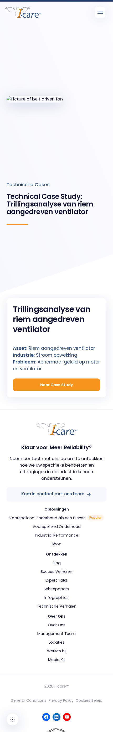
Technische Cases (28, 184)
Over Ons (56, 625)
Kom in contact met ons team (52, 494)
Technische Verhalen (56, 606)
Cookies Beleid (89, 700)
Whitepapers (56, 589)
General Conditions (29, 700)
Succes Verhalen (56, 571)
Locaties (57, 642)
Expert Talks (56, 580)
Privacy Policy (61, 700)
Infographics (56, 597)
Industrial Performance (56, 535)
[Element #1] (12, 719)
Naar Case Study (56, 384)
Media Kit (56, 659)
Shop (56, 544)
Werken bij (56, 651)
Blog (57, 563)
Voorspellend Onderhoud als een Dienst (47, 518)
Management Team (56, 633)
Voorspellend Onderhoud (57, 526)
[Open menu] (100, 12)
